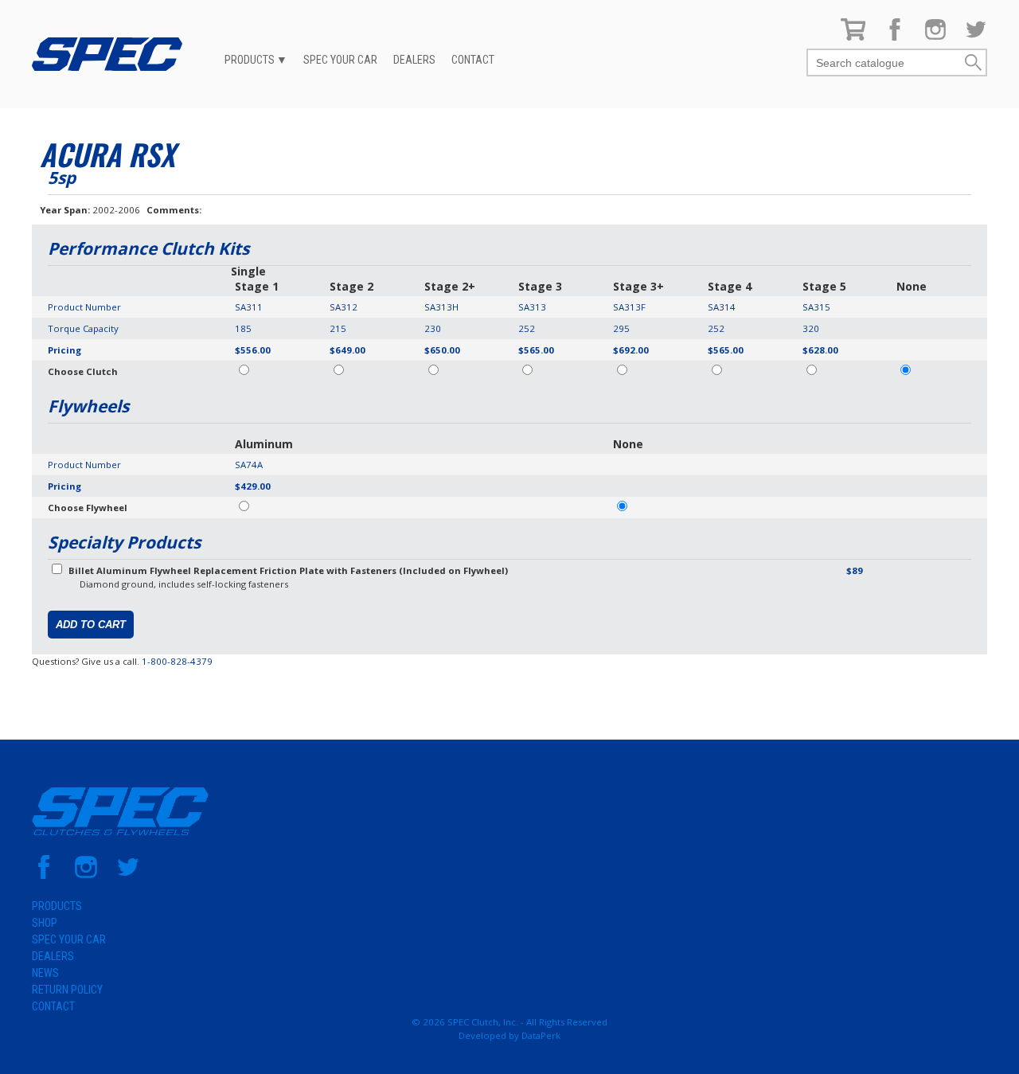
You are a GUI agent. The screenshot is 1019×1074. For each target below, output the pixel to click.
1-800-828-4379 (177, 661)
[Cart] (853, 37)
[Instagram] (935, 37)
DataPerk (540, 1035)
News (45, 973)
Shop (44, 922)
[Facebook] (895, 37)
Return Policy (67, 989)
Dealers (414, 59)
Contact (472, 59)
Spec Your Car (340, 59)
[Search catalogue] (885, 63)
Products (249, 59)
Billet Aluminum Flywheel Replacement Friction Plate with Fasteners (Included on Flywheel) (288, 570)
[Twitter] (976, 37)
